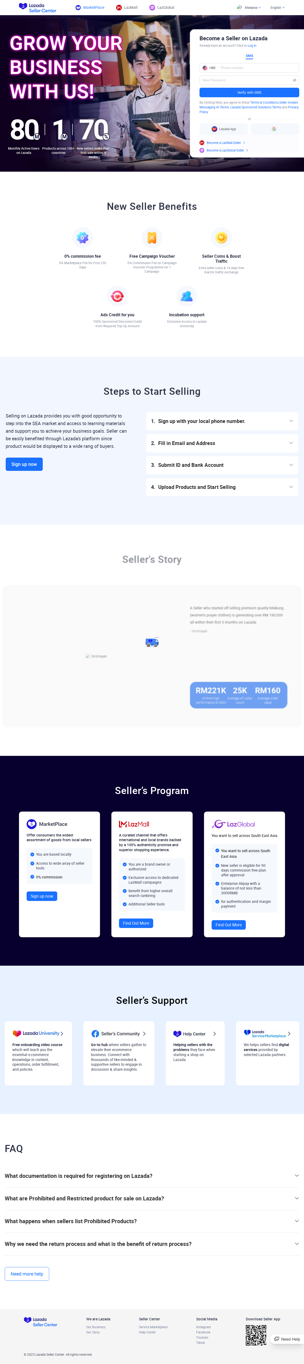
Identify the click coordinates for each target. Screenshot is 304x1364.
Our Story (93, 1332)
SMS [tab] (249, 56)
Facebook (203, 1332)
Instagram (203, 1327)
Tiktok (200, 1343)
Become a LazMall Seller (224, 143)
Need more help (27, 1274)
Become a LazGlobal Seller (225, 150)
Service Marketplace (153, 1327)
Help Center (147, 1332)
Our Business (95, 1327)
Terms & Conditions (264, 102)
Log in (252, 45)
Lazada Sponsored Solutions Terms (255, 107)
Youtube (202, 1337)
